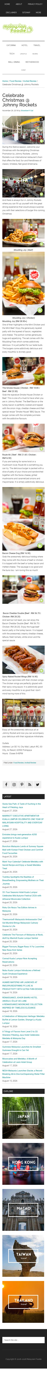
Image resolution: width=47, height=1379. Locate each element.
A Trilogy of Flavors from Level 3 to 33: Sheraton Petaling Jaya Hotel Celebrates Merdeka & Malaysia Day (20, 1035)
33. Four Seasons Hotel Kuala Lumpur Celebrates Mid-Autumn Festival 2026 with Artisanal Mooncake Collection (21, 895)
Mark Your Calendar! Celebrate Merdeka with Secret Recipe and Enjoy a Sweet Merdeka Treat (22, 865)
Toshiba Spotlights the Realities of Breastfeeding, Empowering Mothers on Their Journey (23, 880)
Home (5, 81)
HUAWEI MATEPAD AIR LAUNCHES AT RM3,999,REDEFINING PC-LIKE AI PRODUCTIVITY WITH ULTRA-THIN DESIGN (22, 985)
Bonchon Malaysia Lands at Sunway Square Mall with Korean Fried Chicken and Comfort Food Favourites (22, 849)
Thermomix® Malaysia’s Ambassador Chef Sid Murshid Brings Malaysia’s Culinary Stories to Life (22, 922)
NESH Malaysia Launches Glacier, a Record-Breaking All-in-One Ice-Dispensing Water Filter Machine (23, 1074)
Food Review (15, 81)
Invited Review (29, 81)
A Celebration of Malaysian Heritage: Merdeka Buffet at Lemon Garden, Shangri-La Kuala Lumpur (23, 1019)
